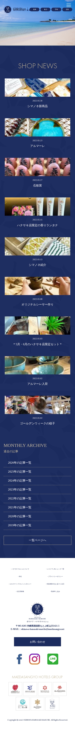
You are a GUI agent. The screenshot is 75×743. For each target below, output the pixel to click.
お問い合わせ (37, 641)
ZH (67, 9)
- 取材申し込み (55, 591)
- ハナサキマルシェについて (20, 569)
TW (56, 9)
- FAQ (20, 576)
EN (34, 9)
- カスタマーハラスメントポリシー (20, 584)
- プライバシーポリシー (55, 576)
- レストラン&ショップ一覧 (55, 569)
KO (45, 9)
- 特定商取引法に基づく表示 (55, 584)
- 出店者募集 (20, 591)
